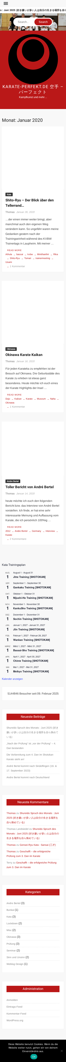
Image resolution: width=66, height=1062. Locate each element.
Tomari (27, 258)
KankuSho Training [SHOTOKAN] (33, 608)
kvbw (30, 254)
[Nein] (61, 1051)
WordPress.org (15, 1020)
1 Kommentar (17, 266)
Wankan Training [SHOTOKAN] (31, 640)
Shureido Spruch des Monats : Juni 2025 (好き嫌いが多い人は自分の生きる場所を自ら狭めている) (32, 732)
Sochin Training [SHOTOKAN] (31, 619)
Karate (29, 398)
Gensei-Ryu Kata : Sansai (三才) (38, 844)
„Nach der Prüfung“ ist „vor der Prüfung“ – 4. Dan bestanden (31, 745)
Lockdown (12, 923)
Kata (9, 194)
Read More (14, 250)
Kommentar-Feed (16, 1013)
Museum (41, 398)
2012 (7, 531)
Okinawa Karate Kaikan (23, 354)
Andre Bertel (13, 481)
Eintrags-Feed (14, 1006)
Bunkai (10, 909)
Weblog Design (15, 964)
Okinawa (11, 349)
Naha (52, 398)
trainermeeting (43, 258)
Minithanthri (43, 254)
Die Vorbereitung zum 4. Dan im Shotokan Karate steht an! (30, 757)
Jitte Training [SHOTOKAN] (29, 577)
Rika (55, 254)
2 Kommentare (18, 538)
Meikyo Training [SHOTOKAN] (31, 671)
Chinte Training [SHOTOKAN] (30, 660)
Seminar (11, 950)
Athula (8, 254)
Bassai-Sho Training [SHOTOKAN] (33, 650)
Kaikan (17, 398)
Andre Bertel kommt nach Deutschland (28, 777)
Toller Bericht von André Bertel (29, 487)
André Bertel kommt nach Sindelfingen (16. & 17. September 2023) (32, 768)
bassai (19, 254)
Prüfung (11, 943)
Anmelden (12, 1000)
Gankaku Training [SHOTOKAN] (32, 587)
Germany (36, 531)
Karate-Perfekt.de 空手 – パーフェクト (33, 89)
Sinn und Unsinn (16, 957)
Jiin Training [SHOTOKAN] (29, 629)
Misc (9, 930)
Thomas (10, 212)
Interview (50, 531)
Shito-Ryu (15, 258)
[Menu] (5, 3)
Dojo (7, 398)
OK (34, 1056)
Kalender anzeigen (12, 679)
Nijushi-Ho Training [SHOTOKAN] (33, 598)
